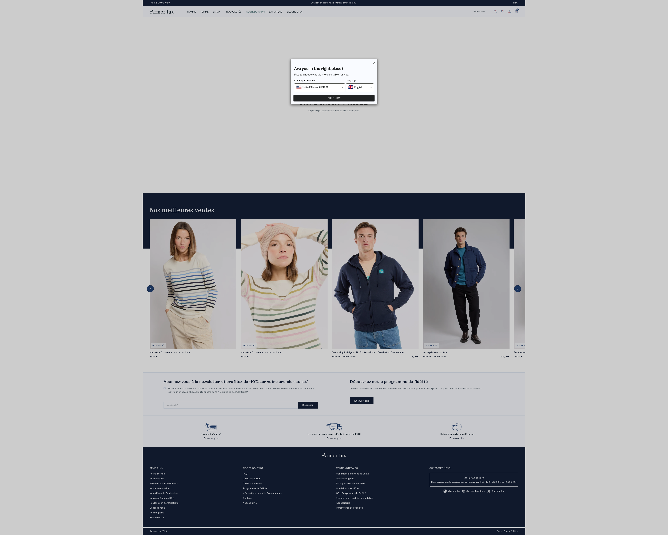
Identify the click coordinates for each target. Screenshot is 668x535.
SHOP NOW (334, 98)
